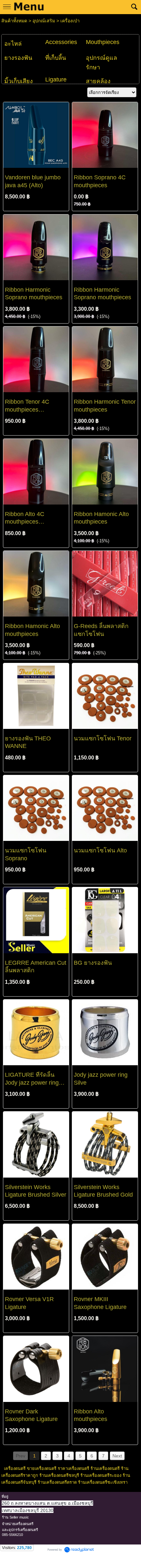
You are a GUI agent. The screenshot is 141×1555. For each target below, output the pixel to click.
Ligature (56, 79)
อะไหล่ (13, 43)
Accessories (61, 42)
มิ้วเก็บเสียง (18, 81)
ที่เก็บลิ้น (55, 58)
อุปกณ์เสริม (43, 20)
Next (117, 1455)
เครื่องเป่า (70, 20)
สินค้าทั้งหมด (14, 20)
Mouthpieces (102, 42)
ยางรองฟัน (18, 58)
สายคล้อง (98, 81)
